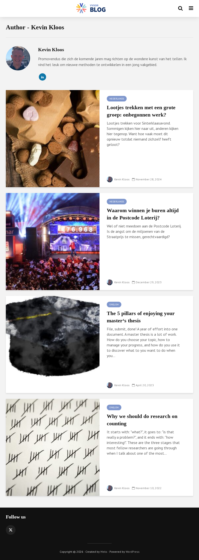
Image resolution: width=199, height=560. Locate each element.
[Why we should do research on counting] (53, 446)
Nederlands (116, 98)
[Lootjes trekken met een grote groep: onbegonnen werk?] (53, 138)
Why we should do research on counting (142, 419)
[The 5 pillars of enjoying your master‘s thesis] (53, 344)
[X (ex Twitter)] (11, 530)
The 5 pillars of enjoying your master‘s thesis (141, 317)
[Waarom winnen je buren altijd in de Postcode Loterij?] (53, 241)
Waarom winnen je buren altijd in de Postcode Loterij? (143, 214)
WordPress (133, 551)
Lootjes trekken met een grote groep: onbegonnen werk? (141, 111)
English (114, 304)
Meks (103, 551)
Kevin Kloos (122, 179)
